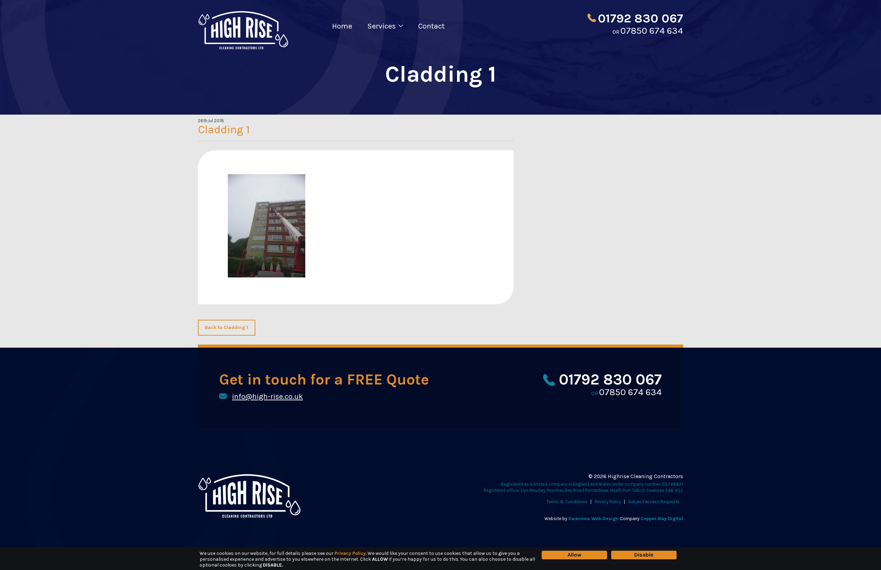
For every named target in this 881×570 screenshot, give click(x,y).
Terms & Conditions (566, 501)
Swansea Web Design (593, 518)
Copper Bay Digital (661, 518)
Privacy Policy (608, 501)
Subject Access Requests (654, 501)
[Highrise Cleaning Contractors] (243, 48)
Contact (431, 26)
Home (342, 26)
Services (381, 26)
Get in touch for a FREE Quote (324, 380)
